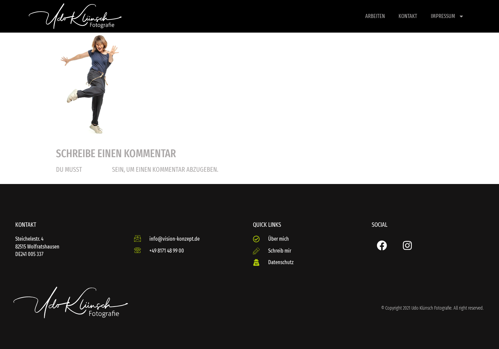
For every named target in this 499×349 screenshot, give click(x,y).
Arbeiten (375, 16)
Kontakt (408, 16)
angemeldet (97, 170)
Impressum (443, 16)
